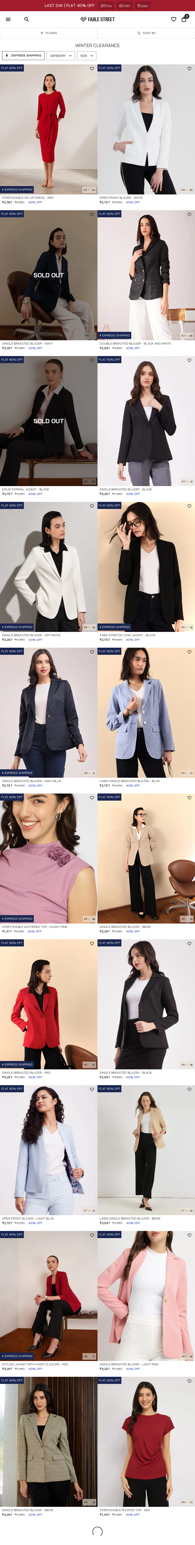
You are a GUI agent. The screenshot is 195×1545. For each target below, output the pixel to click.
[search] (27, 19)
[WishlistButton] (92, 68)
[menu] (8, 19)
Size (83, 56)
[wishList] (174, 19)
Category (58, 56)
